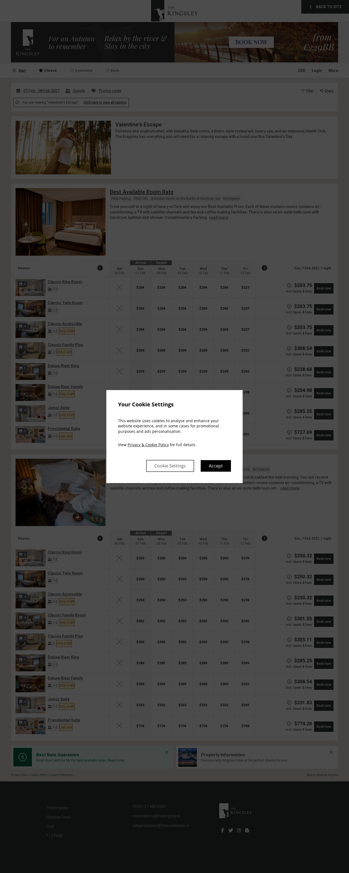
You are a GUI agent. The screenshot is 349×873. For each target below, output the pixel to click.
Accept (216, 466)
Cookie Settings (170, 466)
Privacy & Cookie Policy (148, 445)
